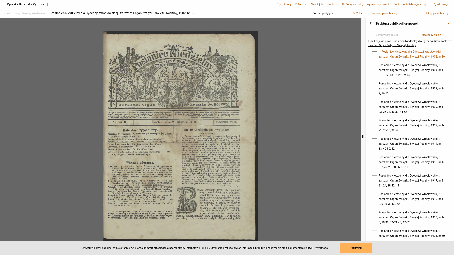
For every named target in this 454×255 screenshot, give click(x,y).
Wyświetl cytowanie (378, 4)
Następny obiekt (431, 34)
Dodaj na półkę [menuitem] (354, 4)
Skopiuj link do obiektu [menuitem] (324, 4)
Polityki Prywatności (316, 248)
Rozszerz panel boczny (384, 13)
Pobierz (299, 4)
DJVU (356, 13)
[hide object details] (363, 136)
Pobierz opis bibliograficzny (410, 4)
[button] (410, 23)
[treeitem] (409, 54)
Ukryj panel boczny (437, 13)
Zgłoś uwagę (441, 4)
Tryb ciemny (284, 4)
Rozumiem (356, 248)
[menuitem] (412, 54)
